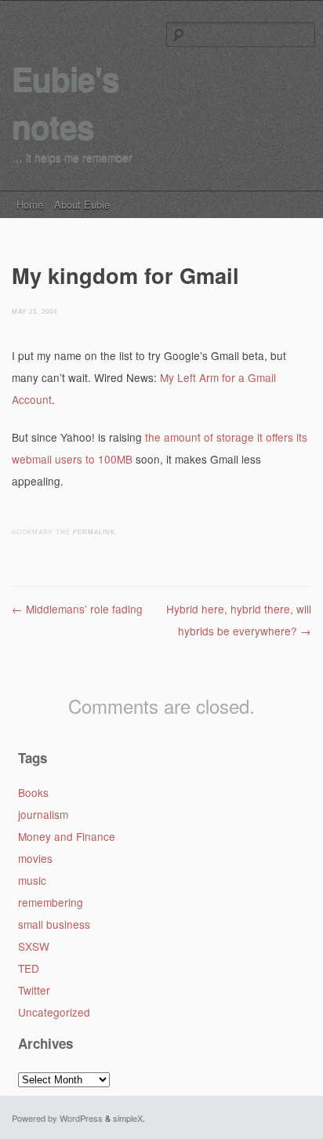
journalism (43, 814)
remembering (50, 902)
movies (35, 858)
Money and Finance (66, 836)
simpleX (128, 1118)
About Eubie (82, 204)
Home (29, 204)
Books (33, 792)
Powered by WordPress (57, 1118)
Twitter (34, 990)
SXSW (33, 946)
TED (28, 968)
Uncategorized (54, 1012)
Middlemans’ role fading (77, 609)
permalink (94, 532)
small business (54, 924)
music (32, 880)
